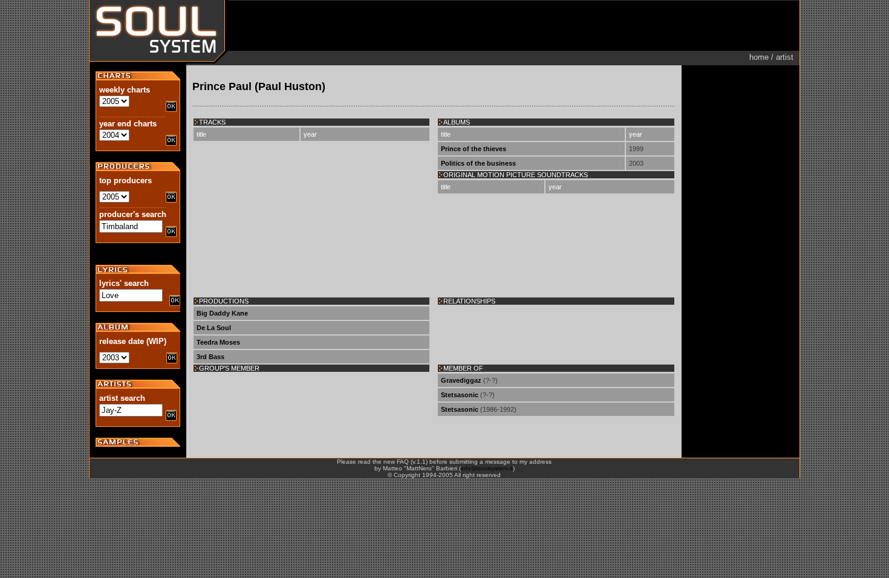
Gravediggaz (461, 380)
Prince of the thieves (473, 148)
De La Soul (214, 327)
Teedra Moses (218, 342)
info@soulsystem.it (487, 468)
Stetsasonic (459, 394)
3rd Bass (210, 356)
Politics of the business (478, 163)
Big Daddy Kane (222, 313)
